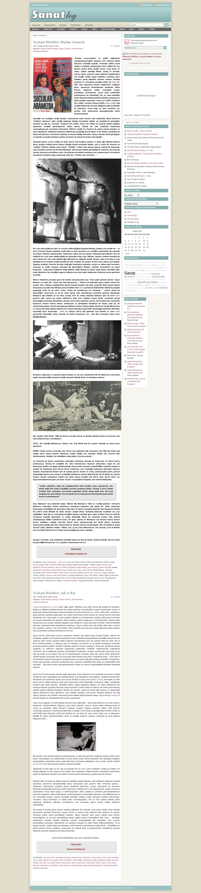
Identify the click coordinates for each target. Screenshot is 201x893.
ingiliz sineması (112, 860)
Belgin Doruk (97, 680)
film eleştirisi (54, 860)
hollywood (87, 860)
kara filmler (46, 570)
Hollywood (115, 695)
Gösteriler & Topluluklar (143, 277)
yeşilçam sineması (40, 868)
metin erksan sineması (67, 573)
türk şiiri (161, 265)
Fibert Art (48, 29)
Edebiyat (35, 29)
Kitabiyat (73, 29)
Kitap (135, 282)
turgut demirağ (88, 865)
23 (139, 247)
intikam (36, 863)
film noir (59, 567)
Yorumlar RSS (163, 5)
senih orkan (111, 863)
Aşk (92, 612)
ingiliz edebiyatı (99, 860)
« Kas (127, 254)
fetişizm (105, 565)
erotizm (40, 860)
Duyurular (158, 276)
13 (129, 244)
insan (126, 285)
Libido (72, 863)
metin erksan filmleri (49, 573)
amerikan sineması (63, 858)
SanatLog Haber (147, 282)
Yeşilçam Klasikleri (40, 51)
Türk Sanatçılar (130, 265)
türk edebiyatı (141, 270)
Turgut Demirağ (39, 607)
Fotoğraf (61, 29)
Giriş (129, 212)
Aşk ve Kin (52, 607)
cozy (34, 860)
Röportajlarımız (108, 29)
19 (126, 247)
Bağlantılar (75, 24)
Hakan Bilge (76, 549)
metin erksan (87, 570)
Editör (56, 46)
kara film (116, 82)
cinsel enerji (106, 858)
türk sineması (66, 578)
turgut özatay (77, 865)
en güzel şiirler (160, 279)
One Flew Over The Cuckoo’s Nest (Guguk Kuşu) (136, 349)
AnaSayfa (36, 24)
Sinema (141, 29)
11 (147, 241)
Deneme (165, 282)
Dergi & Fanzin (129, 262)
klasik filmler (56, 570)
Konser (147, 268)
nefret (83, 769)
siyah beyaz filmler (60, 575)
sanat (57, 542)
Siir (134, 285)
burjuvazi (86, 858)
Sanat (131, 29)
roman (137, 268)
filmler (65, 567)
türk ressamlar (153, 262)
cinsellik (52, 565)
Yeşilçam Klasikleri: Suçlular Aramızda (59, 42)
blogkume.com (137, 63)
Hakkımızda (50, 24)
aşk (44, 858)
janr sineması (93, 567)
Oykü (130, 285)
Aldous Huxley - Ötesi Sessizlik (139, 131)
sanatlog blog (152, 270)
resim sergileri (141, 274)
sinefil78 (153, 268)
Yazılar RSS (147, 5)
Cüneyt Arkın (39, 764)
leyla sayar (77, 570)
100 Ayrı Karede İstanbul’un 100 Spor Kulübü (145, 163)
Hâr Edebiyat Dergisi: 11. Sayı (139, 176)
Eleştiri (133, 290)
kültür (148, 274)
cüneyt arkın (96, 858)
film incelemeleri (48, 567)
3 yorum (116, 597)
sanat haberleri (129, 268)
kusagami (142, 326)
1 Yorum (116, 46)
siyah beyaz (45, 865)
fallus (46, 860)
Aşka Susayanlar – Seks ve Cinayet (57, 562)
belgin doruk (77, 858)
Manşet (85, 29)
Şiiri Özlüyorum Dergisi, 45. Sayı (140, 150)
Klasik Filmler (46, 49)
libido (92, 674)
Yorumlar (132, 219)
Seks (62, 311)
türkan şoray (99, 578)
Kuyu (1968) (111, 103)
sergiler (160, 268)
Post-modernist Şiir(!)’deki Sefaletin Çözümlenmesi (135, 315)
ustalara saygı (142, 285)
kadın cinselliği (105, 567)
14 (132, 244)
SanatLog (127, 290)
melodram (91, 863)
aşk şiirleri (162, 262)
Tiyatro (152, 29)
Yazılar (132, 215)
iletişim (63, 24)
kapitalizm (37, 570)
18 (148, 244)
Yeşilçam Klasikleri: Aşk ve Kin (54, 593)
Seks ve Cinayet (100, 573)
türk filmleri (37, 578)
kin (48, 863)
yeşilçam (98, 865)
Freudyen (72, 567)
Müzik (94, 29)
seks (82, 288)
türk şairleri (147, 265)
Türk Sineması (77, 49)
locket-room (81, 863)
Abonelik (89, 24)
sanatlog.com (151, 288)
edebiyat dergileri (141, 262)
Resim (122, 29)
